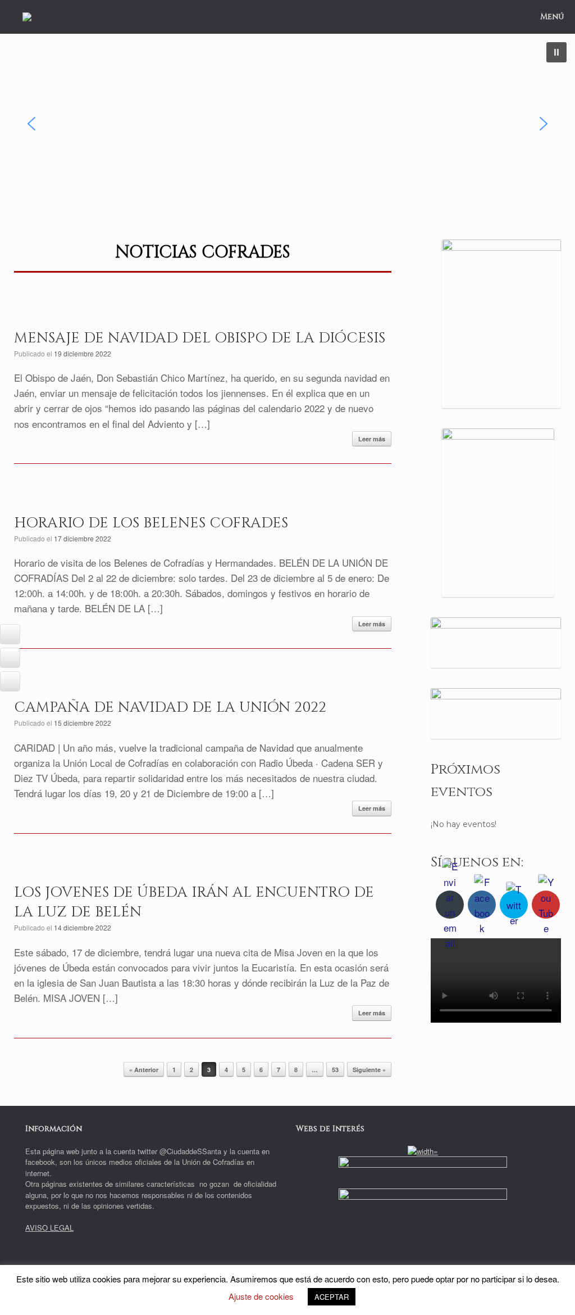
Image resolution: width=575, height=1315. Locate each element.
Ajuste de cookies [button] (261, 1296)
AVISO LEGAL (49, 1227)
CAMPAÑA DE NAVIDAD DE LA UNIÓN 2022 (170, 707)
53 (335, 1069)
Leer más (371, 439)
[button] (556, 52)
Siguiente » (369, 1069)
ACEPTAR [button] (331, 1296)
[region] (287, 124)
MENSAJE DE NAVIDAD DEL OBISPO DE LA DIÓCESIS (199, 338)
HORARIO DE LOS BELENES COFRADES (151, 523)
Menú (552, 16)
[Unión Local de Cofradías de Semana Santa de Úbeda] (27, 17)
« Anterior (143, 1069)
